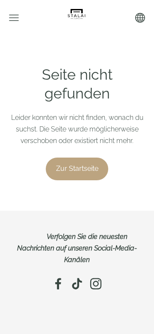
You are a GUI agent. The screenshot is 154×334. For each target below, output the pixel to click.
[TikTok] (77, 283)
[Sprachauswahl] (140, 18)
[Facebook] (58, 283)
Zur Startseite (77, 168)
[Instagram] (95, 283)
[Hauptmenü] (14, 18)
